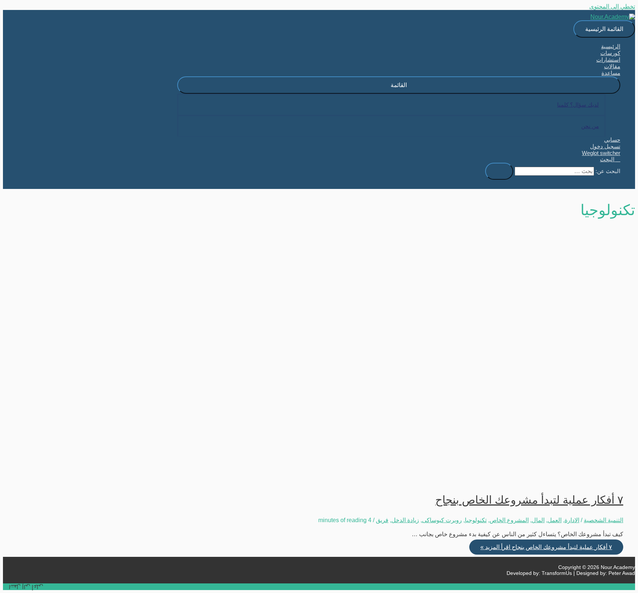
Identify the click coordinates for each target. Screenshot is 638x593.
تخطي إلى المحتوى (612, 6)
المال (538, 520)
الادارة (572, 520)
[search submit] (499, 171)
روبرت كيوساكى (442, 520)
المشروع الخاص (509, 520)
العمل (555, 520)
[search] (554, 171)
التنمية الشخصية (603, 520)
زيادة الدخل (405, 520)
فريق (382, 520)
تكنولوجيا (476, 520)
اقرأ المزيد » (546, 547)
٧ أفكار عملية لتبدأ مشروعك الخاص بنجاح (529, 500)
